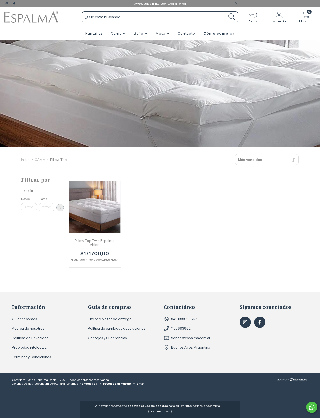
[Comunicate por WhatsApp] (312, 407)
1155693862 (181, 328)
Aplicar (60, 207)
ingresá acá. (88, 383)
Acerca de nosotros (28, 328)
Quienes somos (24, 319)
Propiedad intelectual (30, 347)
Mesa (161, 33)
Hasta (43, 199)
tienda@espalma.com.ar (190, 338)
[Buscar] (232, 17)
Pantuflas (94, 33)
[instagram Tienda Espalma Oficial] (7, 3)
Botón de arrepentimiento (123, 383)
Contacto (186, 33)
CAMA (40, 159)
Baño (139, 33)
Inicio (25, 159)
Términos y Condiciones (31, 357)
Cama (117, 33)
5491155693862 (184, 319)
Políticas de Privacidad (30, 338)
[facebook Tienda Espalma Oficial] (14, 3)
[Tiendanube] (292, 380)
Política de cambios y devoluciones (116, 328)
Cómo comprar (219, 33)
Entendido (160, 411)
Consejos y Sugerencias (107, 338)
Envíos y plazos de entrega (110, 319)
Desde (25, 199)
